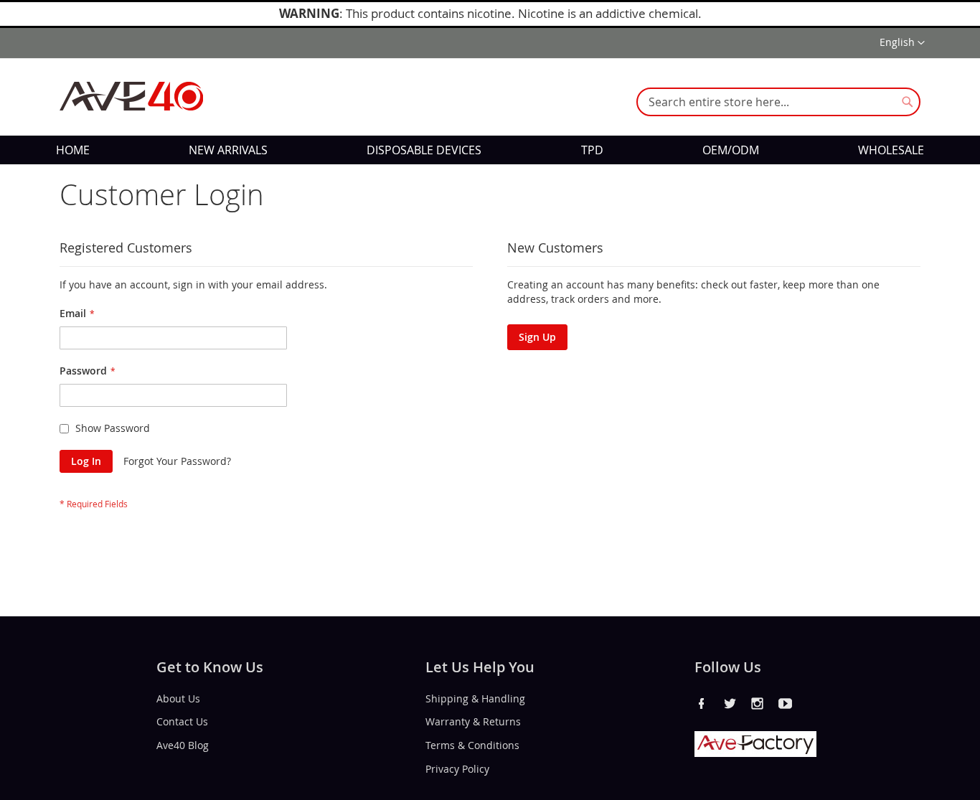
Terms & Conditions (472, 745)
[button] (902, 43)
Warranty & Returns (473, 721)
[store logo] (131, 96)
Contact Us (182, 721)
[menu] (490, 150)
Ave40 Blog (182, 745)
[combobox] (778, 102)
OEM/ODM (730, 150)
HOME (73, 150)
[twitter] (729, 703)
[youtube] (785, 703)
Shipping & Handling (475, 698)
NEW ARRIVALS (228, 150)
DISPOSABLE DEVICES (424, 150)
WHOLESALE (891, 150)
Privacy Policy (457, 769)
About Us (178, 698)
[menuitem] (72, 150)
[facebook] (701, 703)
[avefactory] (755, 753)
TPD (592, 150)
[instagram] (757, 703)
